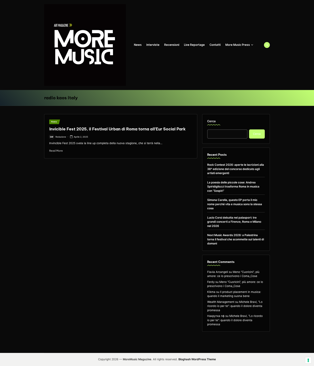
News (54, 121)
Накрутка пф (216, 316)
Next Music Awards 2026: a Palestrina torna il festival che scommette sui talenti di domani (235, 239)
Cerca (211, 121)
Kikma (211, 292)
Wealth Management (220, 302)
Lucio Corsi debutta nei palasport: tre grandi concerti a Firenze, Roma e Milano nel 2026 (234, 222)
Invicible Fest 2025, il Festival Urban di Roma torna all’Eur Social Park (117, 128)
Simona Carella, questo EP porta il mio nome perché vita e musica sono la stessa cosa (234, 204)
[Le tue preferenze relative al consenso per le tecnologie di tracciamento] (308, 360)
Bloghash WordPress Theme (197, 359)
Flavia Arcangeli (217, 272)
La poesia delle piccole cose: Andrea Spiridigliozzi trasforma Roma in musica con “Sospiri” (233, 186)
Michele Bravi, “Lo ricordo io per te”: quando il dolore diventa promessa (234, 306)
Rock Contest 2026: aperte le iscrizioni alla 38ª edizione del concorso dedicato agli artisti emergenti (235, 169)
